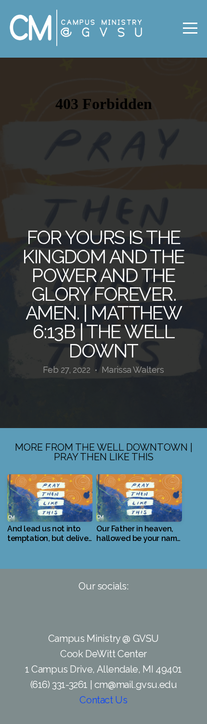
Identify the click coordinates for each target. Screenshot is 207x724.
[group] (49, 512)
